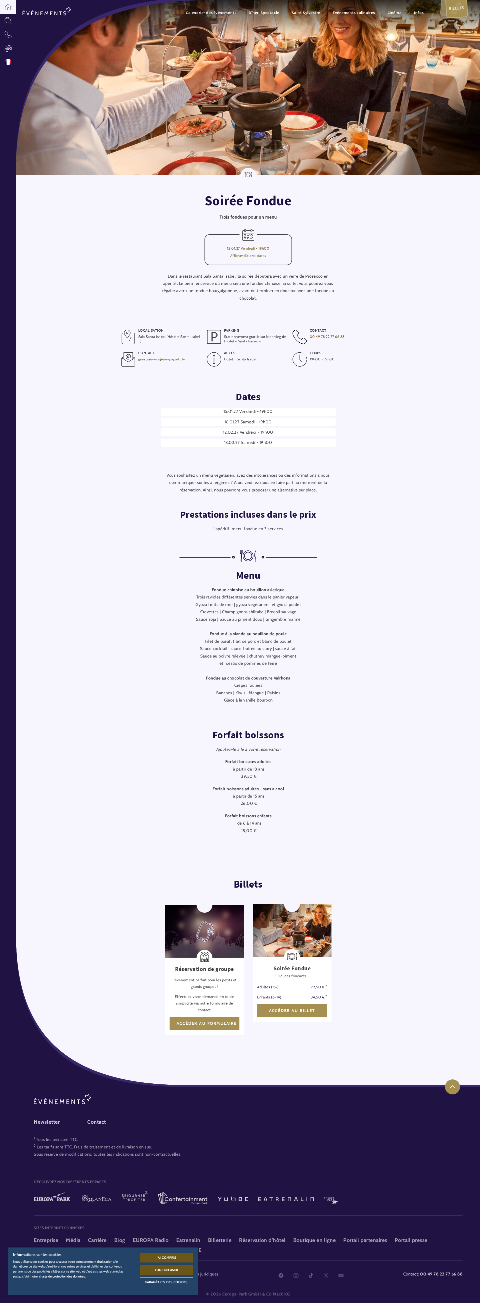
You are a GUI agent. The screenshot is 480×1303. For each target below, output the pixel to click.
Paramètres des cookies (166, 1282)
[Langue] (8, 62)
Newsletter (47, 1122)
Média (73, 1240)
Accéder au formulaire (206, 1023)
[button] (8, 7)
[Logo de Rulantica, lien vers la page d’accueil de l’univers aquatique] (96, 1199)
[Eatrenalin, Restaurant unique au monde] (286, 1199)
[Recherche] (8, 21)
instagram (296, 1275)
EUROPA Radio (151, 1240)
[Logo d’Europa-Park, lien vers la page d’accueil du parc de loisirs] (52, 1199)
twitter (326, 1275)
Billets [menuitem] (456, 8)
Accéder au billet (292, 1010)
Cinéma (395, 12)
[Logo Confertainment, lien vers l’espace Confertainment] (183, 1199)
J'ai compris (166, 1257)
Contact (96, 1122)
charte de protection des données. (62, 1276)
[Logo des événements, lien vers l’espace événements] (47, 12)
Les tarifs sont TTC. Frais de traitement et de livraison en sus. (94, 1146)
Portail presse (411, 1240)
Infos (419, 12)
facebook (281, 1275)
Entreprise (46, 1240)
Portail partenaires (365, 1240)
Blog (119, 1240)
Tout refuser (166, 1270)
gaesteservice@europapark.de (161, 359)
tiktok (311, 1275)
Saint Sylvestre (306, 12)
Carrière (97, 1240)
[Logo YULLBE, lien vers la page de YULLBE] (233, 1199)
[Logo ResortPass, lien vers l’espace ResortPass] (331, 1199)
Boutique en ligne (314, 1240)
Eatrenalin (188, 1240)
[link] (452, 1086)
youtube (341, 1275)
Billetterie (220, 1240)
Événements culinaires (354, 12)
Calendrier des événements (211, 12)
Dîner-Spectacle (264, 12)
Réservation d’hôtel (262, 1240)
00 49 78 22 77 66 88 (327, 336)
